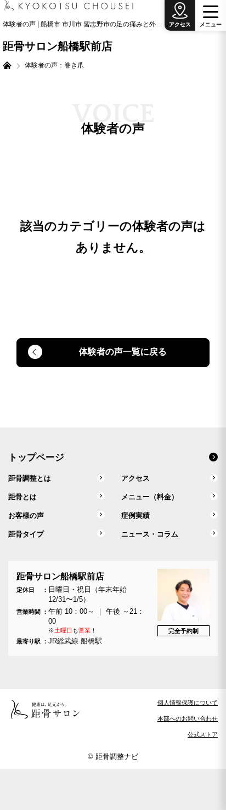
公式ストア (203, 734)
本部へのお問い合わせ (187, 718)
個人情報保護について (187, 702)
